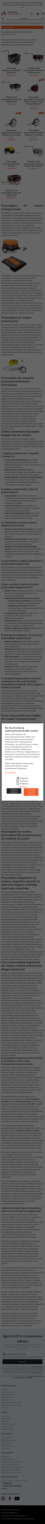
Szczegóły (23, 787)
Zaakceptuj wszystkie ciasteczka (31, 792)
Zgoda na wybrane (14, 791)
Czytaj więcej (10, 772)
